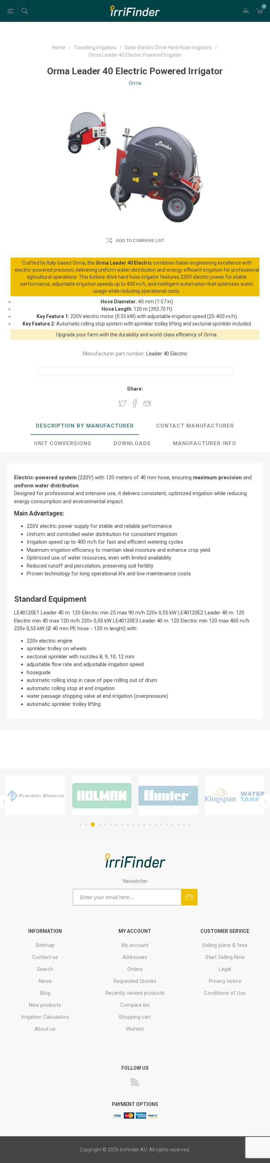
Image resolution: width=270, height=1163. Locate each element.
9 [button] (128, 824)
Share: (135, 389)
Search (45, 969)
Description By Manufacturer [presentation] (85, 426)
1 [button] (80, 824)
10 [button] (133, 824)
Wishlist (135, 1029)
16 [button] (167, 824)
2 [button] (86, 824)
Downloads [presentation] (132, 443)
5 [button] (105, 824)
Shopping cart (135, 1017)
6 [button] (111, 824)
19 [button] (184, 824)
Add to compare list (140, 240)
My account (134, 945)
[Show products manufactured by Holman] (42, 795)
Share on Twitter (123, 403)
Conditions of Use (225, 993)
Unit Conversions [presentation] (62, 443)
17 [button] (173, 824)
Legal (225, 969)
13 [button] (150, 824)
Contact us (45, 957)
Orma (135, 83)
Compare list (135, 1005)
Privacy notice (225, 981)
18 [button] (178, 824)
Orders (135, 969)
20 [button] (189, 824)
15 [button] (161, 824)
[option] (42, 795)
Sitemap (45, 945)
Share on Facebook (135, 403)
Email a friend (147, 403)
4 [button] (98, 824)
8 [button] (122, 824)
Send (189, 897)
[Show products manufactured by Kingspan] (175, 795)
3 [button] (92, 824)
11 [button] (139, 824)
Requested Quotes (135, 981)
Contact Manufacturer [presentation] (195, 426)
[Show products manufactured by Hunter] (109, 795)
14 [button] (156, 824)
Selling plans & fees (225, 945)
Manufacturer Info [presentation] (204, 443)
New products (45, 1005)
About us (45, 1029)
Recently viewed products (135, 993)
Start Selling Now (225, 957)
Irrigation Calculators (45, 1017)
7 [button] (116, 824)
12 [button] (144, 824)
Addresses (134, 957)
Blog (45, 993)
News (45, 981)
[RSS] (135, 1081)
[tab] (85, 426)
